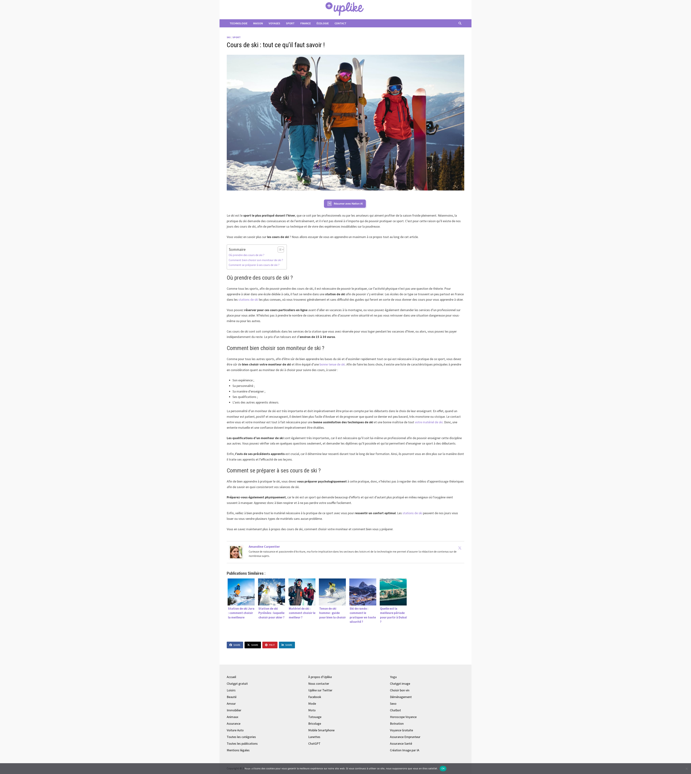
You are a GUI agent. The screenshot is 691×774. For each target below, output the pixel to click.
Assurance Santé (401, 743)
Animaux (232, 717)
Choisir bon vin (399, 690)
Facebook (314, 697)
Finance (305, 23)
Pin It (272, 645)
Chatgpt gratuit (237, 683)
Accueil (231, 677)
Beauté (231, 697)
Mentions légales (238, 750)
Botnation (397, 723)
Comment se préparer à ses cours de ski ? (254, 265)
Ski (229, 37)
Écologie (323, 23)
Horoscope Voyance (403, 717)
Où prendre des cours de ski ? (246, 255)
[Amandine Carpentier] (236, 552)
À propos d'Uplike (320, 677)
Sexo (393, 703)
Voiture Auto (235, 730)
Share (236, 645)
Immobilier (234, 710)
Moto (312, 710)
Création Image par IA (404, 750)
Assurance (233, 723)
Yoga (393, 677)
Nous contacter (318, 683)
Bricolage (314, 723)
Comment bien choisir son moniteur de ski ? (256, 260)
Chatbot (395, 710)
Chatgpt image (400, 683)
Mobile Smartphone (321, 730)
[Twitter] (460, 548)
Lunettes (314, 737)
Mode (312, 703)
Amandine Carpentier (264, 546)
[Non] (686, 768)
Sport (290, 23)
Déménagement (401, 697)
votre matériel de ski (429, 422)
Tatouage (314, 717)
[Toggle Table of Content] (279, 249)
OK (443, 768)
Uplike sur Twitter (320, 690)
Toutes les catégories (241, 737)
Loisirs (231, 690)
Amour (231, 703)
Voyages (274, 23)
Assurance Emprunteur (405, 737)
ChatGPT (314, 743)
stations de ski (248, 299)
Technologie (238, 23)
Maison (258, 23)
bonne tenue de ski (332, 364)
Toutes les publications (242, 743)
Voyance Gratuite (401, 730)
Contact (340, 23)
